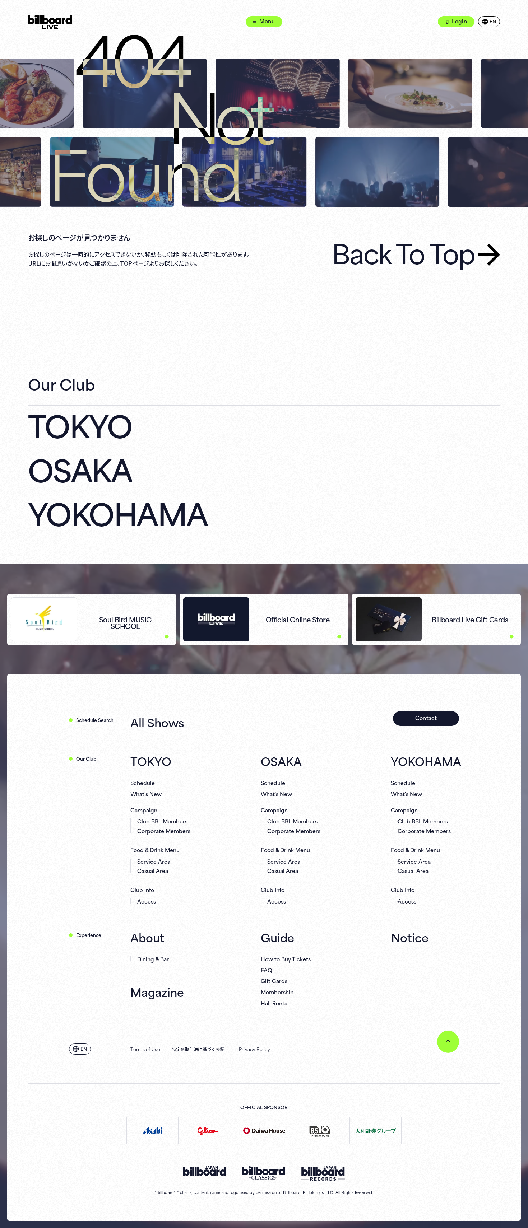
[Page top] (448, 1041)
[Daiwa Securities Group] (375, 1130)
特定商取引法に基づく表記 (198, 1048)
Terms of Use (145, 1048)
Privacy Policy (254, 1048)
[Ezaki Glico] (208, 1130)
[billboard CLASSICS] (263, 1173)
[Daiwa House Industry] (264, 1130)
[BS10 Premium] (320, 1130)
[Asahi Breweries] (152, 1130)
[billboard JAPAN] (204, 1171)
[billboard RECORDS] (323, 1173)
